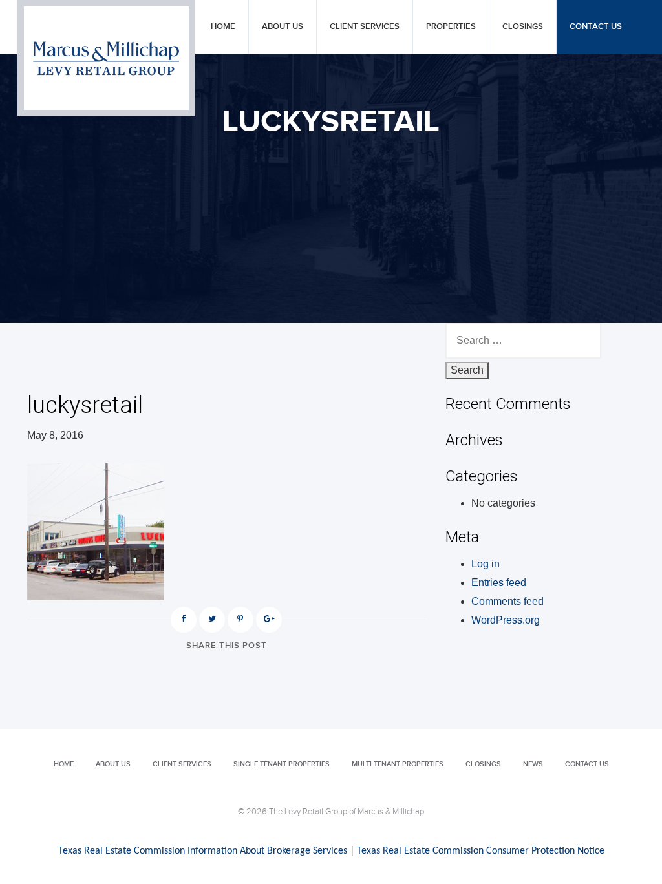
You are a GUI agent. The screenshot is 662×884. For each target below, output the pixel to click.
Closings (522, 27)
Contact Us (596, 27)
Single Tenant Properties (281, 764)
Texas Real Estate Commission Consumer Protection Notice (480, 851)
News (533, 764)
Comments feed (507, 601)
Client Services (365, 27)
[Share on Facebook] (184, 620)
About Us (282, 27)
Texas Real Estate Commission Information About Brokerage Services (202, 851)
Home (223, 27)
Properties (451, 27)
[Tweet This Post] (212, 620)
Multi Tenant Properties (397, 764)
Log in (485, 563)
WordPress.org (505, 620)
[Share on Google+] (269, 620)
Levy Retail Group (106, 58)
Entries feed (498, 582)
